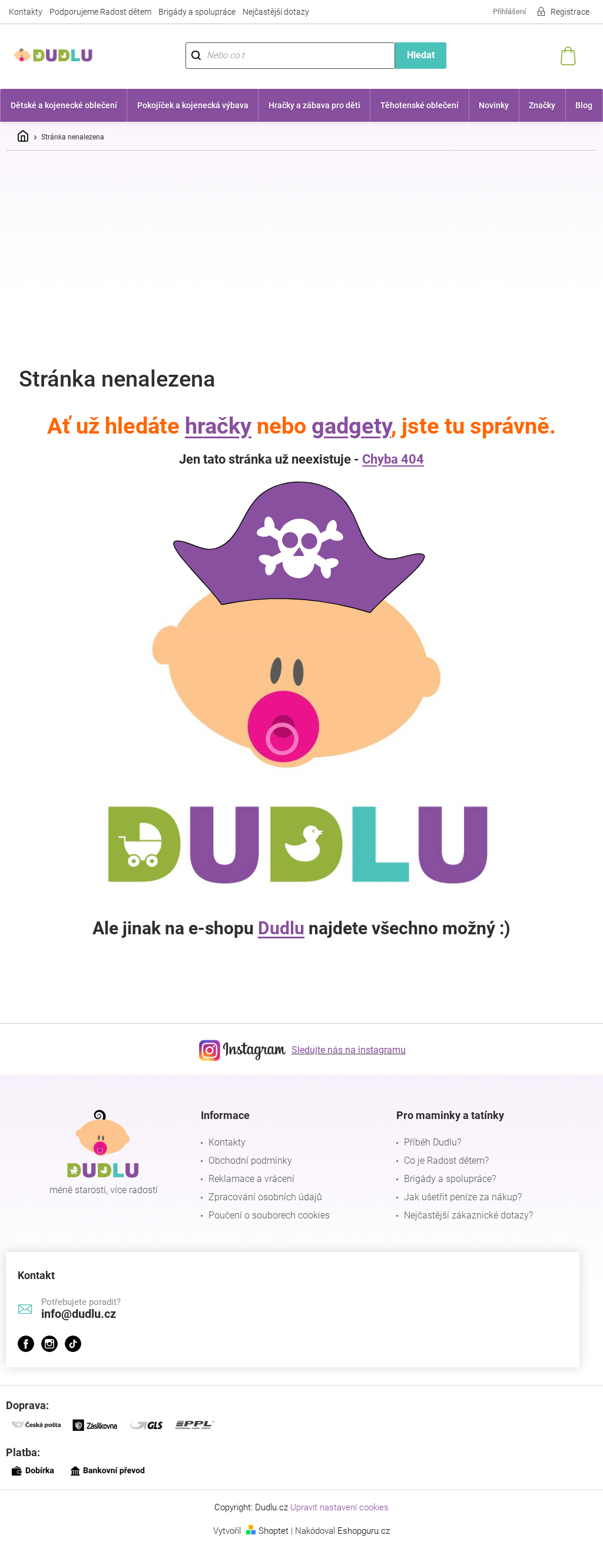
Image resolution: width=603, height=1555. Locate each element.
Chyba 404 (389, 459)
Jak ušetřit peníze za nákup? (457, 1197)
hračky (214, 426)
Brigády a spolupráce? (444, 1178)
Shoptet (269, 1531)
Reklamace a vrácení (248, 1178)
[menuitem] (63, 105)
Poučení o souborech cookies (266, 1215)
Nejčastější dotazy (276, 11)
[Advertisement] (301, 247)
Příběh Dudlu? (426, 1142)
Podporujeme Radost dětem (100, 11)
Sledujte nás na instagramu (344, 1049)
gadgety (347, 426)
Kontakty (25, 11)
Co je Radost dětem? (440, 1160)
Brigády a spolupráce (197, 11)
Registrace (561, 11)
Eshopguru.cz (359, 1531)
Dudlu (277, 928)
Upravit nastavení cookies (335, 1507)
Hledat (414, 55)
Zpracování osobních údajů (262, 1197)
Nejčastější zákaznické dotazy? (462, 1215)
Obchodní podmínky (247, 1160)
